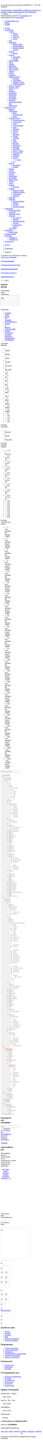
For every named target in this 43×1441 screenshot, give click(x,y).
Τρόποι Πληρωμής (11, 1350)
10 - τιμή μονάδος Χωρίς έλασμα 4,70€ (8, 587)
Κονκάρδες (13, 98)
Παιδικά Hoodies (19, 84)
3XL (8, 370)
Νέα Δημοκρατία (18, 207)
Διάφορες (16, 154)
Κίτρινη (8, 440)
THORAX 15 (13, 239)
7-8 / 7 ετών (7, 486)
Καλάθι (7, 24)
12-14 (7, 391)
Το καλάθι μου (10, 1380)
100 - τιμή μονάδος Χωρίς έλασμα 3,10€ (8, 675)
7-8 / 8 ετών (7, 491)
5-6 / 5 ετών (7, 474)
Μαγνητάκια (13, 106)
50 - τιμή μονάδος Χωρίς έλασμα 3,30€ (8, 653)
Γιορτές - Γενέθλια (16, 137)
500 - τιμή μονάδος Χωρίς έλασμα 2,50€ (8, 741)
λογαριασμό (19, 17)
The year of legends (17, 218)
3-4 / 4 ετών (7, 469)
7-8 (7, 384)
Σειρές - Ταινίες (18, 151)
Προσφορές (9, 230)
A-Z (14, 162)
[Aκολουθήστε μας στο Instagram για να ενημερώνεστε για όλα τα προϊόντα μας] (3, 1280)
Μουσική (16, 144)
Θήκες (15, 116)
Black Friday (13, 232)
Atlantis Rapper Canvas (15, 814)
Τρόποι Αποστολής (11, 1348)
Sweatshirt (16, 57)
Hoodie (15, 59)
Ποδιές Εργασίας (12, 74)
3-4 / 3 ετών (7, 463)
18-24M (7, 410)
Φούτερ (11, 55)
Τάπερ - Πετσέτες (15, 86)
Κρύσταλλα (13, 93)
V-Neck (15, 35)
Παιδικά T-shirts (18, 82)
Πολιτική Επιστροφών (12, 1355)
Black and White (14, 210)
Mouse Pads (13, 68)
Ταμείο (7, 23)
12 (8, 417)
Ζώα (14, 140)
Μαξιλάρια (12, 66)
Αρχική (7, 28)
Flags (15, 124)
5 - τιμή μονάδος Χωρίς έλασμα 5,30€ (8, 565)
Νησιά (15, 158)
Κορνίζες (12, 91)
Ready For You (10, 108)
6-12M (7, 403)
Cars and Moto (18, 125)
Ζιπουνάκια (17, 80)
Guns (15, 127)
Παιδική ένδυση (14, 77)
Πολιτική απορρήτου (5, 1138)
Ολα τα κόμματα (18, 201)
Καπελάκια (12, 42)
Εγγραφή (8, 1378)
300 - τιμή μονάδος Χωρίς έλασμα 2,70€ (8, 719)
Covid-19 (12, 212)
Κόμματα (16, 187)
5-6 (7, 380)
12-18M (7, 407)
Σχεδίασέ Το (9, 30)
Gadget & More (10, 234)
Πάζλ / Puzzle (13, 70)
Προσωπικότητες (19, 120)
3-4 (7, 376)
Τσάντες (11, 71)
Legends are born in (17, 226)
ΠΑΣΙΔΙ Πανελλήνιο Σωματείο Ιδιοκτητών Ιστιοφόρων (10, 334)
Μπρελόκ (12, 100)
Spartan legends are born (18, 222)
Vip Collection (18, 115)
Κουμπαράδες (14, 60)
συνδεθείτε (24, 16)
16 (8, 421)
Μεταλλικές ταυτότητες (13, 96)
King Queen (17, 122)
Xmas (11, 183)
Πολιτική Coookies (11, 1340)
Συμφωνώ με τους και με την (6, 1134)
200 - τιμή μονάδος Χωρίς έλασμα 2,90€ (8, 697)
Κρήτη (19, 160)
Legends (12, 216)
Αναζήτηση (9, 1367)
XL (7, 362)
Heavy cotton (17, 44)
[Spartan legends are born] (10, 265)
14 (8, 419)
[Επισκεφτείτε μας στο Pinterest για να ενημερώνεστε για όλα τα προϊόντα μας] (7, 1280)
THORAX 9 (13, 238)
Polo (10, 41)
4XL (7, 396)
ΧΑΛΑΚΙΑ (8, 236)
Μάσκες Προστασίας (13, 110)
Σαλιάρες (16, 79)
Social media (9, 1386)
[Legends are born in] (9, 273)
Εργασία (8, 1335)
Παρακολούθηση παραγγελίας (15, 1354)
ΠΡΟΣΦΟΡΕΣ (11, 322)
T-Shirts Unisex (14, 118)
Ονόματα (16, 147)
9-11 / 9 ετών (7, 497)
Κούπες (11, 51)
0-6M (7, 399)
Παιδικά (11, 189)
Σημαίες (11, 174)
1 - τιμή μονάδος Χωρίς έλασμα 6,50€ (8, 543)
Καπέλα (11, 185)
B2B (6, 1337)
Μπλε (7, 432)
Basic (15, 113)
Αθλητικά (16, 129)
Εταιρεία (8, 1333)
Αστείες (15, 131)
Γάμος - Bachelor (16, 134)
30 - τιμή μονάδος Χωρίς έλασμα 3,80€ (8, 631)
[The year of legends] (8, 257)
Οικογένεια (16, 145)
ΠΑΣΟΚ (15, 203)
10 (8, 415)
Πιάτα (11, 62)
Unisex (15, 33)
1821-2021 (12, 228)
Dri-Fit (15, 39)
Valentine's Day (14, 214)
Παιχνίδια (16, 149)
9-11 (7, 388)
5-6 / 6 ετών (7, 480)
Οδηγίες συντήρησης (12, 1357)
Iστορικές (16, 156)
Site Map (8, 1369)
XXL (8, 366)
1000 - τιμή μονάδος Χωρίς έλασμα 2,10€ (8, 763)
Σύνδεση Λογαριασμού (13, 1377)
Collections (9, 209)
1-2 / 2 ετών (7, 458)
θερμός (15, 53)
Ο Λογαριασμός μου (12, 21)
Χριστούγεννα (18, 153)
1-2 (7, 372)
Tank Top (16, 37)
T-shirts (11, 32)
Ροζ (7, 436)
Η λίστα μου (9, 1382)
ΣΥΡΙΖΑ (15, 205)
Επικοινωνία (9, 241)
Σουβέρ (11, 64)
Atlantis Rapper (18, 46)
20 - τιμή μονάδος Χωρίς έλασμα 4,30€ (8, 609)
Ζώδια (15, 142)
